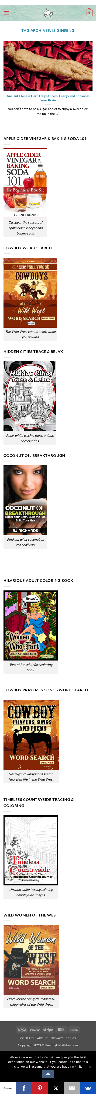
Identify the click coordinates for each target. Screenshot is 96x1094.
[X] (56, 1088)
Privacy (57, 1038)
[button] (6, 12)
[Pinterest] (40, 1088)
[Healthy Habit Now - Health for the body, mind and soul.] (48, 13)
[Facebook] (24, 1088)
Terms (71, 1038)
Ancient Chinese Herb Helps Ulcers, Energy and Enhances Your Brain (48, 98)
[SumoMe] (88, 1088)
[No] (90, 1068)
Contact (27, 1038)
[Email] (72, 1088)
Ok (48, 1074)
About (42, 1038)
